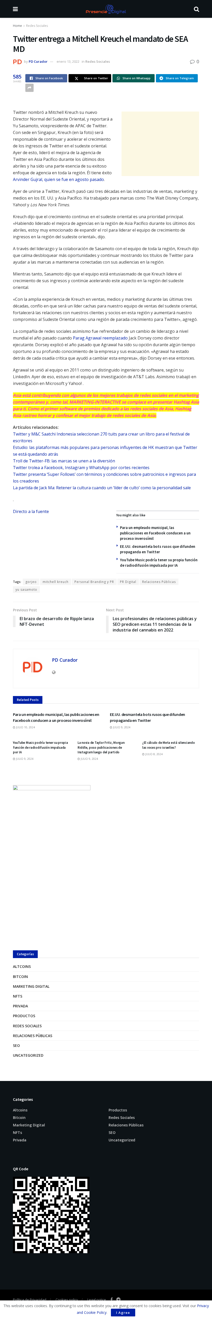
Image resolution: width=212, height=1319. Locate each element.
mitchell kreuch (56, 582)
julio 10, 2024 (25, 727)
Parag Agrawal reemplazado (100, 338)
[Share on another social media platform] (29, 88)
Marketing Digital (31, 986)
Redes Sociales (37, 25)
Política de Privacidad (29, 1299)
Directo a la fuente (31, 511)
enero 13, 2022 (68, 61)
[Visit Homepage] (106, 9)
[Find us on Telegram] (118, 1299)
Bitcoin (20, 976)
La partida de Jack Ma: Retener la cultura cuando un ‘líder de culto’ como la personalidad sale (102, 488)
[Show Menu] (15, 9)
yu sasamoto (26, 589)
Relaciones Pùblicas (32, 1035)
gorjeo (31, 582)
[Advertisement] (160, 144)
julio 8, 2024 (154, 754)
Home (17, 25)
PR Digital (128, 582)
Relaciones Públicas (159, 582)
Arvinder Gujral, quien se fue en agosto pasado (58, 179)
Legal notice (96, 1299)
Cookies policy (67, 1299)
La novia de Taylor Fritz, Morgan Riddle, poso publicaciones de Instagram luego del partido (101, 747)
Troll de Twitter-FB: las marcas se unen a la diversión (64, 461)
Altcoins (22, 966)
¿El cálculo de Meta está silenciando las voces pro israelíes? (168, 744)
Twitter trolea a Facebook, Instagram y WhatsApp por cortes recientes (81, 467)
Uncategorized (28, 1055)
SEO (16, 1045)
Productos (24, 1015)
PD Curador (38, 61)
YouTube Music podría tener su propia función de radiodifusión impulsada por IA (40, 747)
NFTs (17, 996)
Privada (20, 1006)
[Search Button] (196, 9)
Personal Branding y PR (94, 582)
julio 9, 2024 (121, 727)
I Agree (123, 1312)
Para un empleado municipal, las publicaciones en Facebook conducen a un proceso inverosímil (155, 533)
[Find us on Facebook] (111, 1299)
